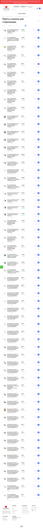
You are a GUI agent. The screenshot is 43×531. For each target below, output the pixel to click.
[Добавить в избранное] (36, 273)
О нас (13, 507)
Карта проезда (14, 519)
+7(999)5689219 (16, 6)
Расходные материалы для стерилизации (21, 16)
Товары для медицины (9, 16)
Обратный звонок (16, 7)
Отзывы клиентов (15, 510)
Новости (13, 511)
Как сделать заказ (25, 507)
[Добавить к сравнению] (38, 273)
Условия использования (25, 511)
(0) (12, 34)
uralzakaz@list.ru (23, 7)
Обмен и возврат (24, 510)
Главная (3, 16)
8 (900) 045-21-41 (24, 6)
